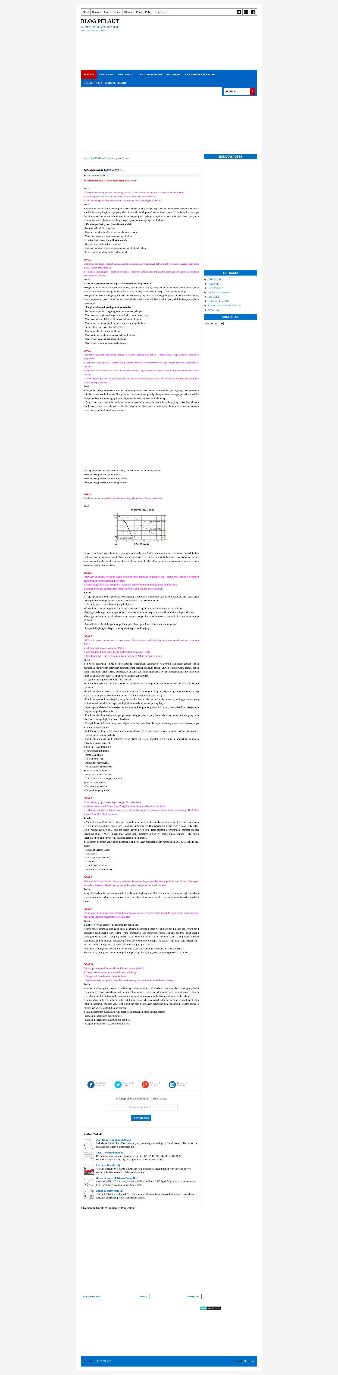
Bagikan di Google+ (155, 1084)
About (86, 12)
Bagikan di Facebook (101, 1084)
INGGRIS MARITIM (151, 74)
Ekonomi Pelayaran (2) (109, 1190)
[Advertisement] (193, 43)
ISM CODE (214, 296)
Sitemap (128, 12)
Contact (96, 12)
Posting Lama (193, 1296)
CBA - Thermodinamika (109, 1152)
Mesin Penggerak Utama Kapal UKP (117, 1178)
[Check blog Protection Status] (210, 1309)
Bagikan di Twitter (128, 1084)
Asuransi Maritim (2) (108, 1165)
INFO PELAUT (126, 74)
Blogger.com (249, 1361)
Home (90, 74)
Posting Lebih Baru (91, 1296)
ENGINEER (173, 74)
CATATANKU (215, 279)
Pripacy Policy (144, 12)
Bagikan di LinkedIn (182, 1084)
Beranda (143, 1296)
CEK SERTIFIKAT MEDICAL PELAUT (105, 83)
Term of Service (112, 12)
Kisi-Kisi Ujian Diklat (95, 176)
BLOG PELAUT (100, 21)
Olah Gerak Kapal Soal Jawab (113, 1139)
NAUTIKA (213, 310)
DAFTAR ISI (106, 74)
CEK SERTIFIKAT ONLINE (200, 74)
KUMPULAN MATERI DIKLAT (224, 305)
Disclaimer (160, 12)
